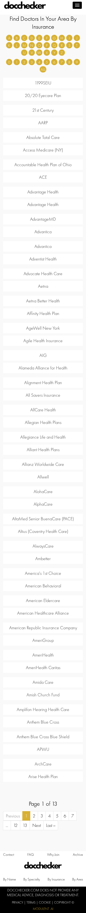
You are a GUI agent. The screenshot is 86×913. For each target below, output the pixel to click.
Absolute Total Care (43, 137)
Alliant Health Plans (43, 450)
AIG (43, 355)
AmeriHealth (43, 655)
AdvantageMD (43, 219)
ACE (43, 177)
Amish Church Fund (43, 695)
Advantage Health (43, 192)
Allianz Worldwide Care (43, 464)
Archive (78, 854)
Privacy (18, 902)
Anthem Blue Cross (43, 722)
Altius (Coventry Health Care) (43, 531)
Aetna (43, 286)
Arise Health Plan (43, 776)
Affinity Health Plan (43, 313)
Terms (31, 902)
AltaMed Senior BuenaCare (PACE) (43, 519)
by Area (77, 879)
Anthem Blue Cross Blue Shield (43, 737)
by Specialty (31, 879)
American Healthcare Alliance (43, 613)
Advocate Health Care (43, 274)
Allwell (43, 477)
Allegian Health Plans (43, 422)
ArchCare (43, 764)
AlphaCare (43, 504)
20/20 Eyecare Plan (43, 95)
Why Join (53, 854)
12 (15, 825)
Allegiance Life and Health (43, 437)
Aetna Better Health (43, 301)
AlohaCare (43, 491)
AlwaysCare (43, 546)
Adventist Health (43, 259)
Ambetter (43, 559)
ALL (43, 69)
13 (25, 825)
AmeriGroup (43, 640)
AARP (43, 123)
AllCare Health (43, 410)
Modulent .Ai (43, 909)
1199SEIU (43, 83)
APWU (43, 749)
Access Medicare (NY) (43, 150)
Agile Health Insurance (43, 341)
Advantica (43, 232)
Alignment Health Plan (43, 382)
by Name (9, 879)
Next (36, 825)
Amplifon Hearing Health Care (43, 709)
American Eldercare (43, 600)
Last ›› (50, 825)
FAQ (30, 854)
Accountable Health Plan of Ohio (43, 165)
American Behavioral (43, 586)
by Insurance (56, 879)
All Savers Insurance (43, 395)
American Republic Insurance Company (43, 628)
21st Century (43, 110)
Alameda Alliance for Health (43, 368)
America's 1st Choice (43, 573)
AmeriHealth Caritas (43, 667)
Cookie (45, 902)
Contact (8, 854)
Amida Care (43, 682)
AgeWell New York (43, 328)
